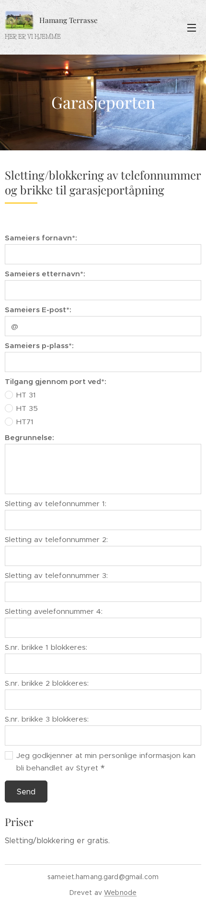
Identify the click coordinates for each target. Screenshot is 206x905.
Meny (191, 27)
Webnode (120, 892)
